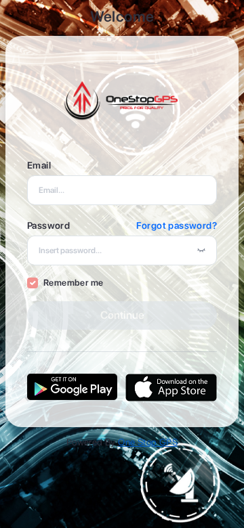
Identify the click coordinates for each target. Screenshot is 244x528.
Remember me (73, 283)
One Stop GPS (148, 442)
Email (39, 165)
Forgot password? (176, 225)
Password (48, 225)
